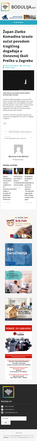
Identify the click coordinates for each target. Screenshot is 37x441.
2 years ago (26, 66)
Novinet (6, 437)
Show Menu (19, 22)
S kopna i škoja (10, 67)
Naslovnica (19, 433)
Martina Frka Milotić (11, 66)
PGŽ (5, 123)
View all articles (18, 159)
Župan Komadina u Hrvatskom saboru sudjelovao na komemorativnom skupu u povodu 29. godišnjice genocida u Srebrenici (10, 187)
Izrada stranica (22, 437)
